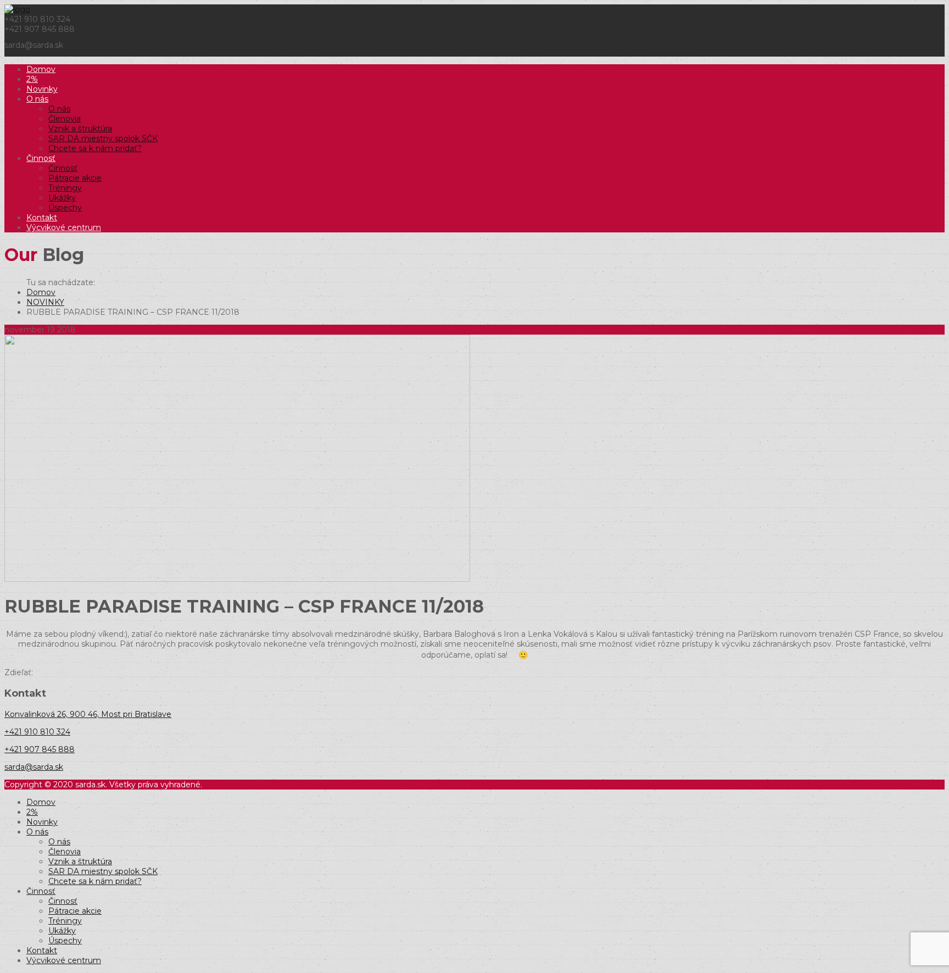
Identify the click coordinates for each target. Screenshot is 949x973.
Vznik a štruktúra (80, 129)
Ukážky (62, 198)
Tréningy (65, 188)
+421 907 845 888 (39, 749)
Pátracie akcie (75, 178)
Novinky (42, 89)
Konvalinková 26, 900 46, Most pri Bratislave (87, 714)
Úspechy (65, 208)
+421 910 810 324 (37, 732)
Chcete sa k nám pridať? (95, 148)
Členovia (64, 119)
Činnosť (40, 158)
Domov (40, 69)
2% (32, 79)
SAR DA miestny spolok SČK (103, 138)
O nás (37, 99)
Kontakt (41, 218)
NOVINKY (45, 302)
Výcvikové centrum (63, 227)
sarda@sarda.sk (33, 767)
